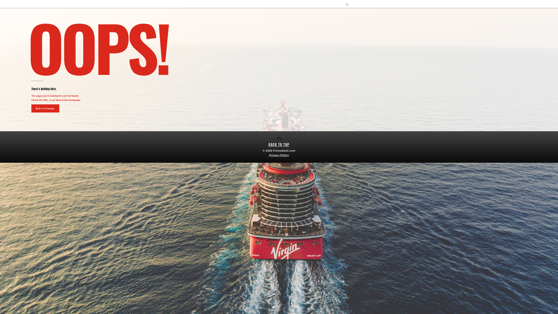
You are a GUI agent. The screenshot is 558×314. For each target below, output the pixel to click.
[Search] (347, 4)
